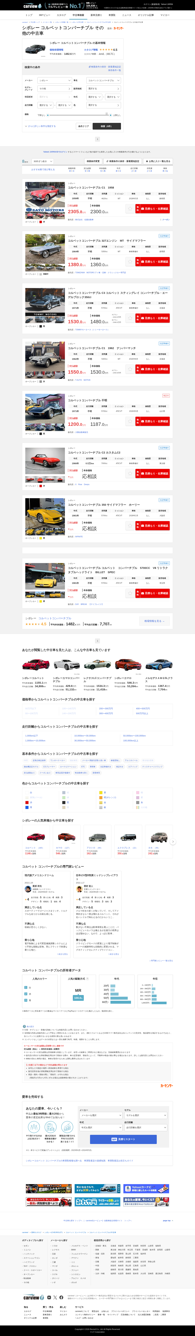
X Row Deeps (82, 484)
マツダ (55, 1266)
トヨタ (55, 1246)
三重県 (135, 1258)
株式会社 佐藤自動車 (84, 220)
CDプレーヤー (49, 767)
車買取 (112, 15)
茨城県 (145, 1250)
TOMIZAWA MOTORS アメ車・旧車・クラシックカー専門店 (100, 273)
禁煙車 (92, 767)
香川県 (121, 1270)
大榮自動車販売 (81, 432)
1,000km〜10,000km (35, 740)
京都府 (128, 1262)
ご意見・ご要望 (159, 1315)
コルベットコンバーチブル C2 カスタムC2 (94, 452)
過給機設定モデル (31, 767)
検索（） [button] (107, 126)
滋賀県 (135, 1262)
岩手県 (128, 1246)
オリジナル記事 (146, 15)
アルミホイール (131, 760)
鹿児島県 (159, 1274)
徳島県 (113, 1270)
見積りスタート (126, 1139)
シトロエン (75, 1274)
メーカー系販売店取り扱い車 (94, 760)
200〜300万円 (106, 708)
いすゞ (55, 1282)
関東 (97, 1250)
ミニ (73, 1262)
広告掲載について (128, 1315)
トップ (28, 15)
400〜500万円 (143, 708)
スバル (55, 1270)
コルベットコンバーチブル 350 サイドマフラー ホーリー (104, 504)
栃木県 (152, 1250)
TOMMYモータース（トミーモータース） (92, 330)
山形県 (150, 1246)
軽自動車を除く (81, 773)
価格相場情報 (56, 49)
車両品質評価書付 (62, 773)
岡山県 (128, 1266)
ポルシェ (75, 1266)
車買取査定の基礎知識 (94, 1160)
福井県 (143, 1254)
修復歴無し (115, 760)
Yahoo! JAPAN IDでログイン (55, 152)
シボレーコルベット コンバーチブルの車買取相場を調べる (54, 1160)
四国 (97, 1270)
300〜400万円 (106, 713)
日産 (54, 1254)
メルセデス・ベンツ (79, 1246)
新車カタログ (36, 1232)
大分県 (143, 1274)
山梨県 (167, 1250)
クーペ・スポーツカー (33, 1270)
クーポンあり (45, 773)
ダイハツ (55, 1278)
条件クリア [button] (83, 126)
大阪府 (113, 1262)
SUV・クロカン (30, 1266)
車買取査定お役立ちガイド (120, 1160)
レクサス (55, 1250)
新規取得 (155, 4)
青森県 (121, 1246)
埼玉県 (130, 1250)
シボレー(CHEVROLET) (53, 1232)
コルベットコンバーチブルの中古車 (98, 22)
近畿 (97, 1262)
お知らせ (105, 1311)
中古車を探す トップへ (73, 1221)
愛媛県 (128, 1270)
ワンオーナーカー (57, 760)
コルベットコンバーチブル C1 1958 (91, 187)
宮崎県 (150, 1274)
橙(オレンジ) (109, 797)
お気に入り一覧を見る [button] (159, 161)
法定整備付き (105, 767)
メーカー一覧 (47, 22)
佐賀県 (121, 1274)
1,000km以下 (31, 735)
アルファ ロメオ (78, 1278)
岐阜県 (121, 1258)
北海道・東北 (100, 1246)
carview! (25, 22)
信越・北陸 (100, 1254)
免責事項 (166, 1311)
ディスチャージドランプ (152, 767)
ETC (83, 767)
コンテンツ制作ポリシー (85, 1315)
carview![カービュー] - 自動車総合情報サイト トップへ (109, 1221)
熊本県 (135, 1274)
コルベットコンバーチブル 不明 (87, 400)
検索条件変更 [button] (93, 161)
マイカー (165, 15)
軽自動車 (27, 1278)
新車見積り (96, 15)
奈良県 (143, 1262)
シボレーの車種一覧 (61, 22)
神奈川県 (121, 1250)
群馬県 (160, 1250)
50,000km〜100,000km (134, 735)
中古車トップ (35, 22)
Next (173, 841)
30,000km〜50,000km (85, 740)
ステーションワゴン (32, 1258)
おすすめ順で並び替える (43, 169)
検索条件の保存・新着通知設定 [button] (124, 161)
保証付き (119, 767)
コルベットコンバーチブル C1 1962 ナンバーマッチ (102, 348)
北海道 (113, 1246)
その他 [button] (42, 88)
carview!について (82, 1311)
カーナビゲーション (68, 767)
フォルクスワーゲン (79, 1254)
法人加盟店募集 (144, 1315)
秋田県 (143, 1246)
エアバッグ (132, 767)
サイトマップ (112, 1315)
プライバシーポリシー (120, 1311)
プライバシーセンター (141, 1311)
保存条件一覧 (114, 70)
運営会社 (95, 1311)
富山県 (128, 1254)
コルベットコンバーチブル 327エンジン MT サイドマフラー (107, 240)
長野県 (121, 1254)
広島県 (135, 1266)
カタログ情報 (91, 49)
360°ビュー (44, 15)
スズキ (55, 1274)
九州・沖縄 (100, 1274)
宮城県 (135, 1246)
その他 (26, 1282)
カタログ (61, 15)
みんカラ (63, 1315)
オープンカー (29, 1274)
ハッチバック (29, 1254)
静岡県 (128, 1258)
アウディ (75, 1258)
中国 (97, 1266)
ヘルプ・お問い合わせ (84, 1318)
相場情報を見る (152, 621)
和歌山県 (151, 1262)
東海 (97, 1258)
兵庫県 (121, 1262)
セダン (26, 1246)
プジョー (75, 1270)
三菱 (54, 1262)
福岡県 (113, 1274)
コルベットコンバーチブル (54, 618)
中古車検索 (78, 15)
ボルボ (74, 1282)
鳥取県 (113, 1266)
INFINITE (79, 537)
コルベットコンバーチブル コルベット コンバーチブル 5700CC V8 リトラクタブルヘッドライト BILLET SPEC (118, 570)
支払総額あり (29, 773)
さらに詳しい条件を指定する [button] (42, 126)
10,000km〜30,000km (85, 735)
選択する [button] (92, 88)
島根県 (121, 1266)
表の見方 (30, 1027)
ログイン (147, 4)
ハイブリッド (29, 1262)
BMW (73, 1250)
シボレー (30, 618)
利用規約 (156, 1311)
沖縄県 (167, 1274)
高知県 (135, 1270)
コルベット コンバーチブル (76, 1232)
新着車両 (96, 773)
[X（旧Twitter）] (55, 1297)
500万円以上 (142, 713)
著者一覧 (101, 1315)
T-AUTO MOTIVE (82, 380)
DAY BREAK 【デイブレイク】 (89, 604)
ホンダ (55, 1258)
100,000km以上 (130, 740)
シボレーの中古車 (77, 22)
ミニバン (27, 1250)
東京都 (113, 1250)
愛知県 (113, 1258)
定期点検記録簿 (39, 760)
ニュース (126, 15)
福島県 (158, 1246)
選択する (92, 105)
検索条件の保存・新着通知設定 (106, 66)
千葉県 (137, 1250)
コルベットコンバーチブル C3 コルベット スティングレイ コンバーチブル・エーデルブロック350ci (118, 295)
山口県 (143, 1266)
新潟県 (113, 1254)
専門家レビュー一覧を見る (162, 961)
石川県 (135, 1254)
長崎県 (128, 1274)
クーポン (166, 220)
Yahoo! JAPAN (167, 4)
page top (166, 1221)
